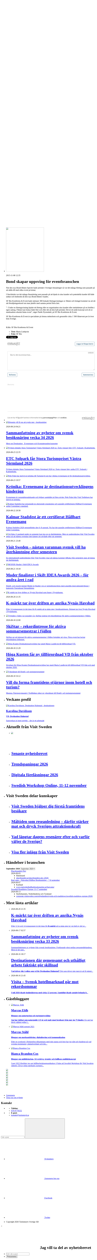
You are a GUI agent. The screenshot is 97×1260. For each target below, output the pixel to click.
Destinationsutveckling (15, 69)
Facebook (48, 1198)
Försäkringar (16, 124)
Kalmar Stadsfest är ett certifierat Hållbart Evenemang (32, 183)
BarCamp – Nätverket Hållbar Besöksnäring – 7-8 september (35, 880)
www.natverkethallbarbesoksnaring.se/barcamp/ (35, 887)
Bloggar (14, 85)
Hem (8, 44)
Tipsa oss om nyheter (14, 1097)
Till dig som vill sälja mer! (21, 163)
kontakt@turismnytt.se (20, 1115)
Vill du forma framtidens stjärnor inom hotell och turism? (33, 192)
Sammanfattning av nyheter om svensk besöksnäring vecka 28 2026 (38, 199)
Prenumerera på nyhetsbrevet (18, 218)
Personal (14, 145)
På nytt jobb (16, 78)
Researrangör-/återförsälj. (21, 65)
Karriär (9, 72)
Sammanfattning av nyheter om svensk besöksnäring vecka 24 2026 (38, 203)
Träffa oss (10, 18)
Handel (14, 56)
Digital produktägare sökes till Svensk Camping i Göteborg (34, 210)
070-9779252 (16, 1111)
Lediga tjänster (17, 76)
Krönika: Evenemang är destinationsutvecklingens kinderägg (35, 181)
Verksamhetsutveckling (20, 156)
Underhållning (17, 151)
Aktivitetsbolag (17, 49)
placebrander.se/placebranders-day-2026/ (32, 878)
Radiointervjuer (17, 108)
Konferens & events (19, 58)
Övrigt (13, 158)
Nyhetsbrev (49, 1159)
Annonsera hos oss (51, 1178)
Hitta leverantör (12, 120)
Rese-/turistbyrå (17, 62)
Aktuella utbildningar (19, 74)
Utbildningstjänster (18, 154)
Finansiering (16, 92)
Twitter (47, 1217)
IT (12, 129)
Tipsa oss (9, 9)
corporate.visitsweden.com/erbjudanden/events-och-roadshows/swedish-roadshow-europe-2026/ (54, 896)
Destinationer (16, 53)
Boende (14, 51)
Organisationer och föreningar (23, 147)
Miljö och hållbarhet (19, 142)
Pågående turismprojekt (20, 106)
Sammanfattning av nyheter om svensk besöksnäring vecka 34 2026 (38, 176)
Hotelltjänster (16, 126)
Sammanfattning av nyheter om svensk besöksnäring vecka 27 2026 (38, 201)
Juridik (14, 131)
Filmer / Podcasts (18, 94)
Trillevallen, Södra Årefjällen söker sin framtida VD (31, 197)
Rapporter (15, 110)
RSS (8, 215)
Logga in (9, 170)
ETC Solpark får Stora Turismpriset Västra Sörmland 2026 (34, 179)
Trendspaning (16, 113)
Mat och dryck (17, 140)
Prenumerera (11, 1257)
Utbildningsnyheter (18, 81)
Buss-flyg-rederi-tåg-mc (20, 67)
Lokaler (14, 135)
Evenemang (16, 90)
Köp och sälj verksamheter (21, 133)
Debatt (13, 88)
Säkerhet (14, 149)
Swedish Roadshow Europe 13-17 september (29, 889)
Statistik (14, 115)
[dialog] (48, 1241)
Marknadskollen (12, 83)
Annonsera (10, 11)
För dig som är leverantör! (21, 161)
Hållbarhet (15, 97)
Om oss (9, 15)
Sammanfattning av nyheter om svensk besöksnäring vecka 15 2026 (38, 208)
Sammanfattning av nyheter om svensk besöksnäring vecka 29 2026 (38, 194)
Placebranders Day (18, 871)
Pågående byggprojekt (20, 104)
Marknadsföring (17, 101)
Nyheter (9, 47)
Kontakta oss (11, 13)
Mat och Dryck (17, 60)
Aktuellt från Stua (18, 117)
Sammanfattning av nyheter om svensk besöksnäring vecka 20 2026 (38, 206)
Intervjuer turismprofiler (20, 99)
